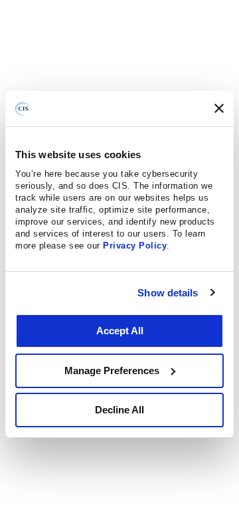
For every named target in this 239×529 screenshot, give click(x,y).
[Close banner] (219, 108)
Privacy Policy (135, 246)
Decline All (119, 409)
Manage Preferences (111, 370)
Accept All (119, 330)
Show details (167, 292)
